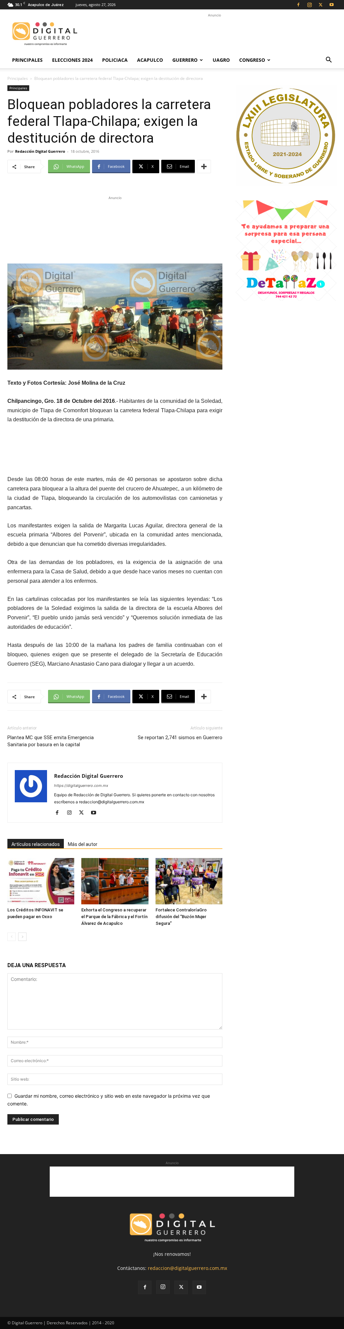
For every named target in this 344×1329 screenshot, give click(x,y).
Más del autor (82, 844)
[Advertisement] (214, 34)
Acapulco (150, 60)
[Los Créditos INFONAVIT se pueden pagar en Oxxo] (40, 881)
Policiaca (115, 60)
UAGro (221, 60)
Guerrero (185, 60)
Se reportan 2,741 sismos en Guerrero (180, 737)
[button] (328, 60)
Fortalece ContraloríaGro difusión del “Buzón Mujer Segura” (181, 916)
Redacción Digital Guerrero (40, 151)
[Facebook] (298, 4)
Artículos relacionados (35, 844)
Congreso (252, 60)
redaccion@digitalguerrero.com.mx (187, 1268)
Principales (27, 60)
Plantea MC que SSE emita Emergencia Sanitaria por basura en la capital (50, 741)
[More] (204, 166)
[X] (320, 4)
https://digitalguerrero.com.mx (81, 785)
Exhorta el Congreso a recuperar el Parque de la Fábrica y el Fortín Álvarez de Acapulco (114, 916)
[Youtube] (332, 4)
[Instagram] (309, 4)
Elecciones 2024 (72, 60)
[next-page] (22, 937)
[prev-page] (11, 937)
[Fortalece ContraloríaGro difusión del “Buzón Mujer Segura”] (189, 881)
